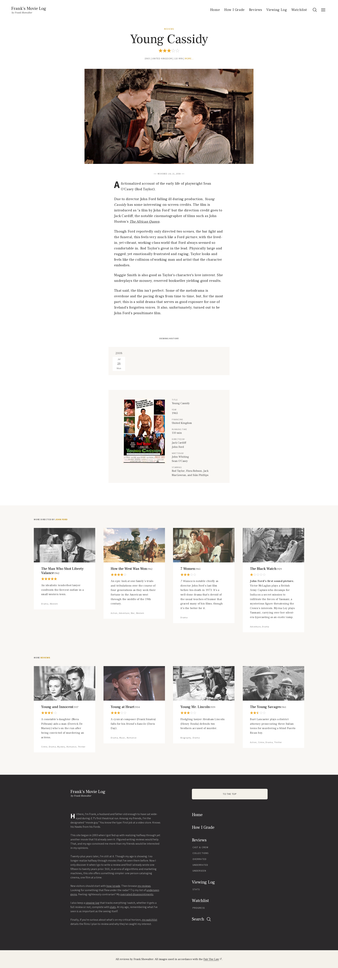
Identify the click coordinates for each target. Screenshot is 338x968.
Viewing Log (276, 10)
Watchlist (299, 10)
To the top (230, 793)
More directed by (51, 519)
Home (215, 10)
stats (113, 907)
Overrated (199, 859)
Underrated (200, 865)
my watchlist (149, 919)
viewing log (92, 902)
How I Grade (234, 10)
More (42, 657)
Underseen (199, 870)
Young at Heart (125, 707)
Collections (200, 853)
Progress (199, 908)
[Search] (314, 9)
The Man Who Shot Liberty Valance (62, 571)
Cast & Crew (200, 847)
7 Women (190, 569)
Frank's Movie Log (28, 8)
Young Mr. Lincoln (197, 707)
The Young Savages (268, 707)
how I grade (113, 886)
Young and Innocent (60, 707)
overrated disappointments (136, 894)
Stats (196, 889)
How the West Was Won (131, 569)
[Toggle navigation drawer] (323, 9)
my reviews (144, 886)
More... (189, 58)
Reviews (255, 10)
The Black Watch (266, 569)
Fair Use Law (211, 959)
